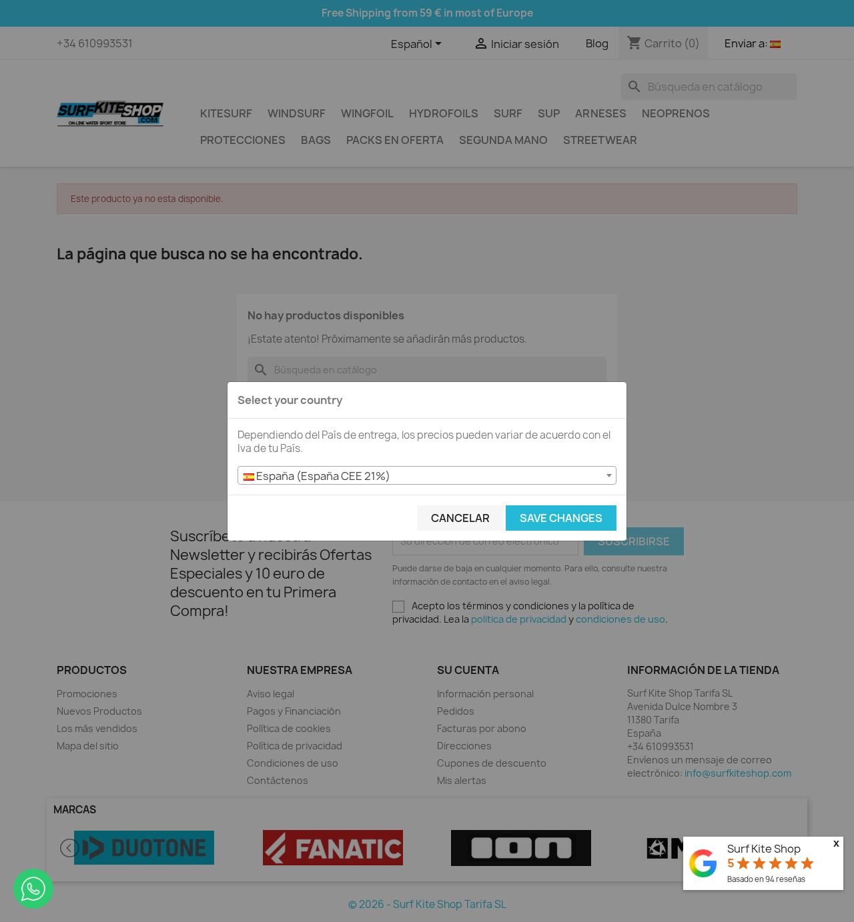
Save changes (561, 518)
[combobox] (427, 475)
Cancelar (460, 518)
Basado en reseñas (766, 879)
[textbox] (427, 476)
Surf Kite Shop (764, 848)
